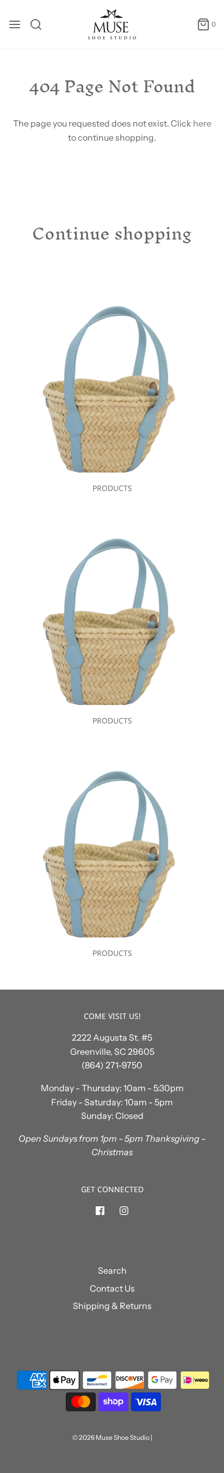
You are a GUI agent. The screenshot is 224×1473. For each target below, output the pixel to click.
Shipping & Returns (112, 1305)
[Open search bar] (40, 24)
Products (112, 488)
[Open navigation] (14, 24)
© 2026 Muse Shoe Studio (111, 1437)
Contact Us (112, 1288)
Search (112, 1270)
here (202, 123)
